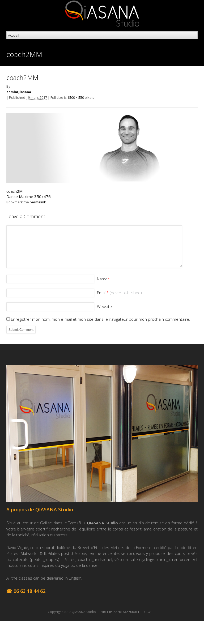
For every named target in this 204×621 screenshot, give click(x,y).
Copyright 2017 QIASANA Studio (72, 612)
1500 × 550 (75, 97)
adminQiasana (18, 92)
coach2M (14, 191)
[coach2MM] (102, 181)
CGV (147, 612)
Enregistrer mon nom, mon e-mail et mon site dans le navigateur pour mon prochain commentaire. (100, 319)
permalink (38, 202)
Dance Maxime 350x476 (28, 196)
